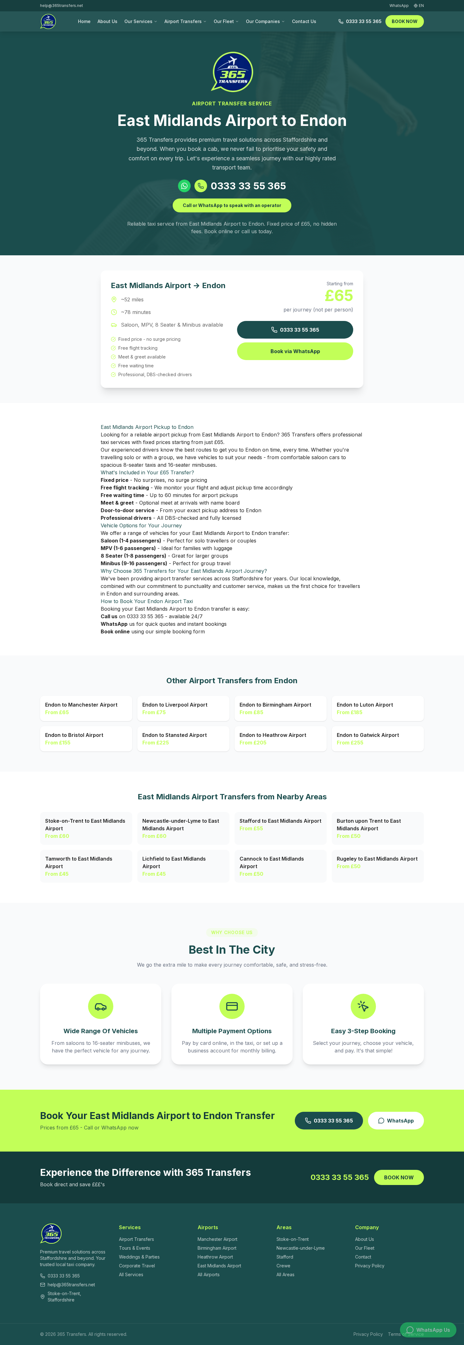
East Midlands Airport (219, 1265)
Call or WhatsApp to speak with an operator (232, 205)
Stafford (285, 1256)
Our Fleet (224, 21)
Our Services (138, 21)
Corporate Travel (137, 1265)
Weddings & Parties (139, 1256)
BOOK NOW (405, 21)
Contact (363, 1256)
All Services (131, 1274)
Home (84, 21)
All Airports (209, 1274)
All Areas (285, 1274)
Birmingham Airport (217, 1248)
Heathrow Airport (215, 1256)
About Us (107, 21)
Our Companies (263, 21)
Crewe (283, 1265)
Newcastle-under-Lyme (301, 1248)
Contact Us (304, 21)
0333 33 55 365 (364, 21)
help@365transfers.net (61, 5)
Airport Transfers (183, 21)
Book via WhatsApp (295, 351)
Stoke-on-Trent (293, 1239)
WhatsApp (400, 1120)
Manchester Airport (217, 1239)
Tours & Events (134, 1248)
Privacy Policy (369, 1265)
